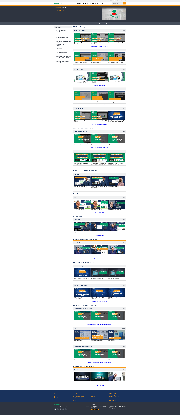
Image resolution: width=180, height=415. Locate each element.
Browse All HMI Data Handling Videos (99, 104)
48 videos (123, 30)
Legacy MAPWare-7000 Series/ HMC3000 (63, 57)
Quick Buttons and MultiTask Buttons (97, 340)
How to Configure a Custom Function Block (81, 186)
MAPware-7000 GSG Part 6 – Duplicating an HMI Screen (98, 321)
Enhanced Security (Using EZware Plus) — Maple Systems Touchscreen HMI (82, 279)
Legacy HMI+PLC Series (109, 23)
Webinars (81, 23)
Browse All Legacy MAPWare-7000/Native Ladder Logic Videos (99, 362)
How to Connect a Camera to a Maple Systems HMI (97, 255)
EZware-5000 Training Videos (80, 285)
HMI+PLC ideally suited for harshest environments (99, 382)
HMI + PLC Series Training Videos (62, 37)
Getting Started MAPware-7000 (61, 38)
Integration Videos (78, 242)
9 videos (123, 108)
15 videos (123, 328)
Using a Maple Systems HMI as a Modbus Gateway (96, 43)
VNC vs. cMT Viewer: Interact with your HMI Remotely (97, 82)
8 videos (123, 131)
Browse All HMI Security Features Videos (99, 124)
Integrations (93, 23)
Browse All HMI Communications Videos (99, 65)
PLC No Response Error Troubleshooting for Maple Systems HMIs (115, 298)
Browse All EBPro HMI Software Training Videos (99, 46)
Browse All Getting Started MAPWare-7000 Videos (99, 147)
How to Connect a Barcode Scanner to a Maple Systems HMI (81, 255)
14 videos (123, 69)
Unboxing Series (87, 23)
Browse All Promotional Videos (99, 385)
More (120, 23)
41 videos (123, 346)
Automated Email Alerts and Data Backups (81, 101)
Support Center (58, 7)
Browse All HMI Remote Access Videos (99, 85)
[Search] (124, 3)
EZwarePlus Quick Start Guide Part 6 (114, 278)
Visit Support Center (95, 409)
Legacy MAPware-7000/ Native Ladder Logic (83, 346)
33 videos (123, 88)
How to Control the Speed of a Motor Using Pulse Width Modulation (99, 187)
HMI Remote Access (60, 33)
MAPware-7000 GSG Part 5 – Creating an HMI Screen (115, 321)
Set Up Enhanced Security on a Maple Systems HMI (80, 121)
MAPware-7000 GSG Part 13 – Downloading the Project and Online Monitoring (82, 144)
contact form (119, 406)
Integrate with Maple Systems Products (63, 49)
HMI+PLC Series (64, 23)
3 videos (123, 197)
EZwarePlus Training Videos (61, 53)
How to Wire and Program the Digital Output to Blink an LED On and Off (81, 164)
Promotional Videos (59, 62)
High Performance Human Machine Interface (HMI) (79, 382)
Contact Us (119, 0)
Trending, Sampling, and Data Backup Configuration (96, 102)
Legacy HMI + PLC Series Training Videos (63, 56)
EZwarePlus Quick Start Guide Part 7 (97, 278)
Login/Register (111, 0)
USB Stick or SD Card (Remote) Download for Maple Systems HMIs (81, 298)
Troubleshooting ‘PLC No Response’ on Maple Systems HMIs (81, 43)
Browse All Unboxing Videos (99, 235)
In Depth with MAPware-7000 (80, 151)
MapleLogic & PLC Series (73, 23)
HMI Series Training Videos (61, 30)
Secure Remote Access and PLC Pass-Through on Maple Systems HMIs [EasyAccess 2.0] (82, 82)
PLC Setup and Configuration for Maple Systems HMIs (97, 298)
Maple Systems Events (60, 44)
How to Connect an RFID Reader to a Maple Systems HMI (115, 255)
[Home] (54, 7)
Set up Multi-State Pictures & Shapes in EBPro (116, 42)
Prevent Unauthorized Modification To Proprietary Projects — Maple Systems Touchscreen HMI (116, 121)
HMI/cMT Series (57, 23)
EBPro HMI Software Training (61, 31)
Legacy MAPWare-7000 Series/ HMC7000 (63, 58)
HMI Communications (60, 32)
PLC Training (59, 42)
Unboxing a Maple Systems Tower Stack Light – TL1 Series (116, 232)
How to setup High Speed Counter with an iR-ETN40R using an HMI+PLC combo (115, 164)
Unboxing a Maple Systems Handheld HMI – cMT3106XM (98, 232)
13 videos (123, 285)
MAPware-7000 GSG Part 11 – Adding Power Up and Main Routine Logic (116, 144)
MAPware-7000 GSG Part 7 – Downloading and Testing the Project (81, 321)
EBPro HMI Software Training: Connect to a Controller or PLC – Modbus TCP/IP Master (115, 63)
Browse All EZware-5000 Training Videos (99, 301)
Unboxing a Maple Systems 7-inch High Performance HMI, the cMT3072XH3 (80, 232)
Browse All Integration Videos (99, 258)
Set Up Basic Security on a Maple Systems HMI (99, 120)
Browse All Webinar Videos (99, 212)
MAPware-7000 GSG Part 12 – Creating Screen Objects (97, 144)
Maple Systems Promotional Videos (62, 61)
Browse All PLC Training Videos (99, 190)
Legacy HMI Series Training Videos (62, 52)
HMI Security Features (78, 108)
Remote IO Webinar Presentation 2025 (114, 209)
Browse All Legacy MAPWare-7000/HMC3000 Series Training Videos (99, 324)
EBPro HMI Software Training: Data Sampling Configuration (114, 102)
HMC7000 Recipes (111, 340)
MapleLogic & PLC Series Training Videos (63, 41)
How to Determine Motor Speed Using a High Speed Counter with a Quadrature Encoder (98, 164)
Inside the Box (58, 47)
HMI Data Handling (78, 89)
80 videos (123, 219)
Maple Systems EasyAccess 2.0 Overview (115, 81)
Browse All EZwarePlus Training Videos (99, 281)
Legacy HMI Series (100, 23)
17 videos (123, 151)
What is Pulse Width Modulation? (113, 186)
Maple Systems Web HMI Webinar (96, 209)
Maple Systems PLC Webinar (79, 209)
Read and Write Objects (78, 340)
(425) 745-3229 (112, 408)
